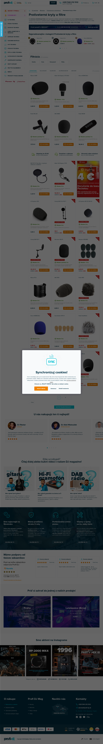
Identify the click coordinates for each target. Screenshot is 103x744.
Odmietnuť (53, 388)
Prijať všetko (41, 388)
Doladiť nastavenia (64, 388)
